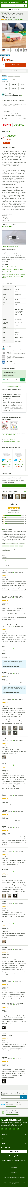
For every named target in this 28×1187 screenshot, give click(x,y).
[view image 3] (17, 496)
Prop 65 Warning (6, 226)
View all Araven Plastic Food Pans (19, 125)
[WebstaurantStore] (14, 1119)
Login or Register (14, 485)
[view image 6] (9, 732)
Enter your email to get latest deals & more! (14, 1093)
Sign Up (23, 1097)
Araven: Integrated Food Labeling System (13, 269)
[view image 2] (9, 728)
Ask (23, 380)
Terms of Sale (14, 1167)
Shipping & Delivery (20, 1160)
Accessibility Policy (14, 1175)
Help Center (14, 1151)
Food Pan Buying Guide (14, 439)
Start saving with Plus (11, 1106)
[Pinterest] (18, 1129)
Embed (13, 249)
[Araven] (7, 125)
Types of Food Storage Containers (15, 441)
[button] (3, 50)
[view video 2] (11, 496)
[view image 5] (4, 732)
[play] (14, 237)
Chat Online (7, 1160)
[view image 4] (21, 728)
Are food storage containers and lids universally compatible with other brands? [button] (12, 396)
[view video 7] (15, 732)
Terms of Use (10, 386)
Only (3, 57)
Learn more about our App (12, 1114)
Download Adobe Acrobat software (9, 434)
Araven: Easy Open (8, 271)
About (3, 249)
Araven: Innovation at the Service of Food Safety (13, 277)
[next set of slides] (26, 460)
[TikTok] (14, 1129)
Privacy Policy (17, 386)
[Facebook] (10, 1129)
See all (25, 491)
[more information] (21, 95)
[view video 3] (15, 895)
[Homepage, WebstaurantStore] (14, 2)
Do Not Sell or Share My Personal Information (14, 1177)
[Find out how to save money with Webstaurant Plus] (3, 460)
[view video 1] (4, 1027)
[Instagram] (2, 1129)
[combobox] (14, 5)
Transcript (9, 249)
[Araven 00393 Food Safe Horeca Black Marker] (8, 139)
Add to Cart (6, 142)
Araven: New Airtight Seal (10, 246)
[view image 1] (4, 496)
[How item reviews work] (19, 512)
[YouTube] (6, 1129)
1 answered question (18, 19)
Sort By (3, 555)
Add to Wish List (14, 70)
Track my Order (14, 1156)
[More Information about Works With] (10, 131)
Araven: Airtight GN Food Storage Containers (14, 274)
